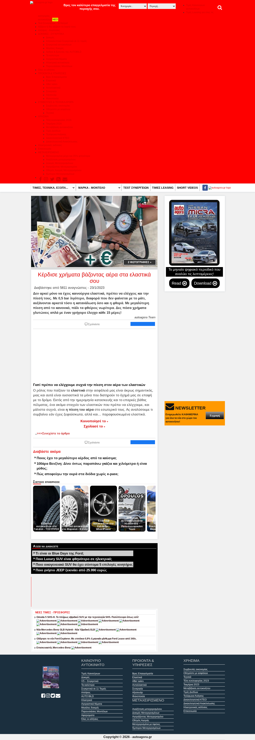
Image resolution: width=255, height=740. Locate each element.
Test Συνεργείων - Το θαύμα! (53, 23)
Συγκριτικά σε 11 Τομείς (93, 688)
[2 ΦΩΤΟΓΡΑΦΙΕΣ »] (94, 231)
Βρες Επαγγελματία (56, 77)
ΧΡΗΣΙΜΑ (43, 116)
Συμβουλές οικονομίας (58, 105)
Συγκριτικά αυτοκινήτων (59, 44)
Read (177, 283)
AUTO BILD (87, 696)
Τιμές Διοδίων (53, 130)
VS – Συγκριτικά (89, 681)
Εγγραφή (215, 415)
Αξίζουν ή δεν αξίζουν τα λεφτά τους (57, 26)
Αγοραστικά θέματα (56, 59)
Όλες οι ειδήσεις (46, 69)
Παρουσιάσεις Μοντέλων (59, 66)
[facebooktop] (204, 187)
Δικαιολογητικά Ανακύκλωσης (61, 141)
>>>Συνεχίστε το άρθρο (52, 433)
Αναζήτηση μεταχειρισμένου (61, 159)
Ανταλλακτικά (53, 87)
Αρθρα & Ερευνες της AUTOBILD (63, 51)
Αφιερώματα (87, 715)
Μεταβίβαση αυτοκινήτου (59, 127)
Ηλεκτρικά (86, 700)
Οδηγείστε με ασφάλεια (58, 109)
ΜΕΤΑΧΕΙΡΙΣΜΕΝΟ (48, 152)
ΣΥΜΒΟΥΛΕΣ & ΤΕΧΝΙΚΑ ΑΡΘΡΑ (56, 102)
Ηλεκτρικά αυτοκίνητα (57, 62)
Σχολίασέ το (94, 426)
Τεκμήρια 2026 (54, 123)
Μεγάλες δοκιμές (55, 48)
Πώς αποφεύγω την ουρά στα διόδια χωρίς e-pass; (78, 474)
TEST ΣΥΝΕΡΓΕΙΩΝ (136, 187)
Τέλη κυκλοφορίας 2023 (196, 680)
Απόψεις (85, 692)
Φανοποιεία (52, 98)
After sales (51, 84)
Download (203, 283)
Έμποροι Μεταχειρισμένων (60, 174)
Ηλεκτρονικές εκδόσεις (50, 145)
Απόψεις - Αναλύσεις (49, 30)
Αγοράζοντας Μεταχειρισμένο (61, 166)
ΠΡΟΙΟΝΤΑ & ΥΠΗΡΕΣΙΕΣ (52, 73)
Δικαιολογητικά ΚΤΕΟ (57, 138)
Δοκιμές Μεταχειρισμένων (59, 163)
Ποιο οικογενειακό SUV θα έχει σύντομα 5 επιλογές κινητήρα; (84, 564)
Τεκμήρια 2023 (191, 684)
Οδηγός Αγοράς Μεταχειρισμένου (63, 170)
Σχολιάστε (94, 324)
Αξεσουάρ (51, 95)
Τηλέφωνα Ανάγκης (56, 134)
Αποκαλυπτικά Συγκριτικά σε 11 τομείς (66, 41)
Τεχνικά (50, 112)
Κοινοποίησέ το (94, 421)
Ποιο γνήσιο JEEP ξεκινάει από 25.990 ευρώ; (71, 570)
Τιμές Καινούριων (90, 673)
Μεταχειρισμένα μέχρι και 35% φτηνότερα (68, 156)
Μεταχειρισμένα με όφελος (146, 724)
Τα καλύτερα (52, 55)
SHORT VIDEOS (187, 187)
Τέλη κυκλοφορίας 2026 (59, 120)
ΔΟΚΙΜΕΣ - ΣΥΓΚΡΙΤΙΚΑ (51, 34)
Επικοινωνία (44, 148)
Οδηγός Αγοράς (140, 720)
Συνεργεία (51, 91)
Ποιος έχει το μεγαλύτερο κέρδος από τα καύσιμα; (77, 458)
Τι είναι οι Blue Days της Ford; (60, 553)
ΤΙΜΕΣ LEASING (163, 187)
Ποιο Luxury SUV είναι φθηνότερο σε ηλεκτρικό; (74, 559)
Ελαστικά (51, 80)
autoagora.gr (142, 737)
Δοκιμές (50, 37)
